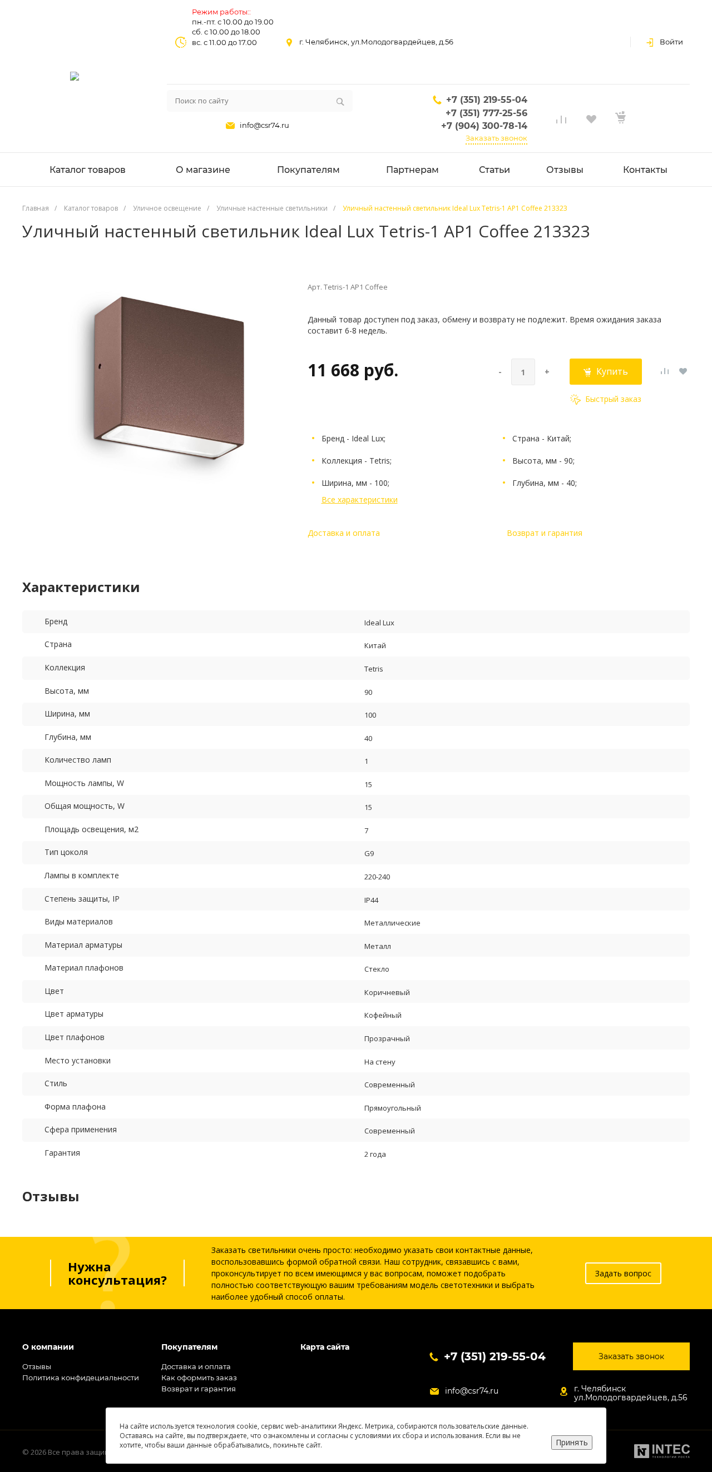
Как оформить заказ (199, 1377)
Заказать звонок (496, 137)
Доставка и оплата (344, 533)
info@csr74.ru (264, 125)
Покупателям (189, 1347)
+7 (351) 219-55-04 (486, 100)
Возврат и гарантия (544, 533)
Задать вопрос (623, 1273)
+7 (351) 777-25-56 (486, 113)
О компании (48, 1347)
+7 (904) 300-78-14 (484, 126)
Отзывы (36, 1366)
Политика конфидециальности (80, 1377)
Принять (572, 1442)
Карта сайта (324, 1347)
